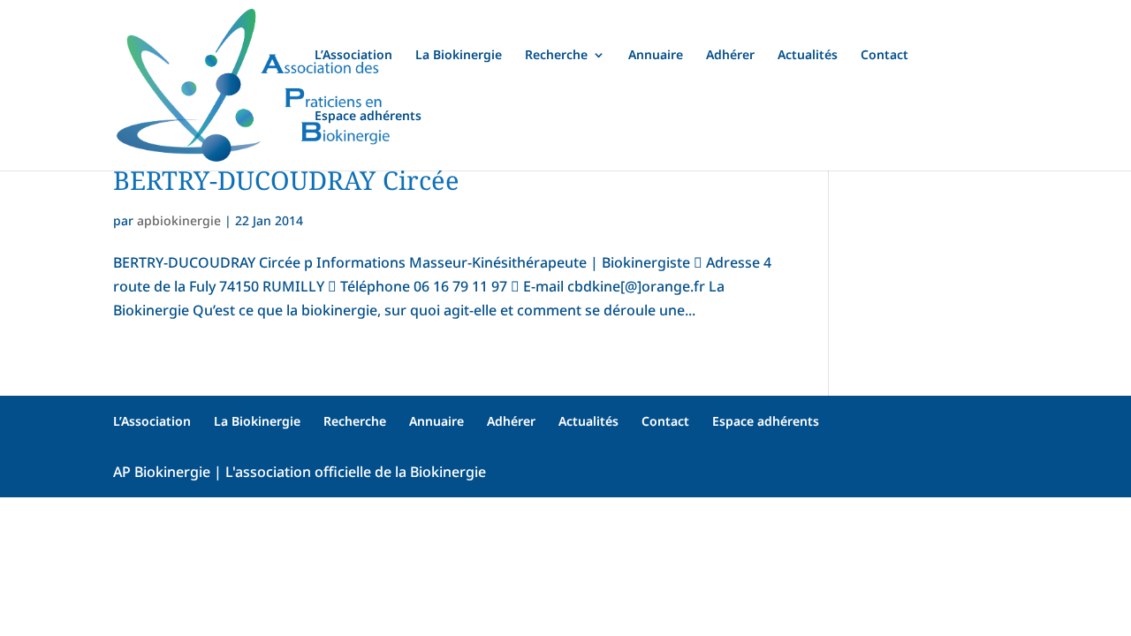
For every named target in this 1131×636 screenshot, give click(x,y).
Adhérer (730, 56)
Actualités (808, 56)
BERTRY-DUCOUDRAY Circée (286, 180)
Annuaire (655, 56)
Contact (884, 56)
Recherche (556, 56)
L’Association (353, 56)
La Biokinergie (458, 56)
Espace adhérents (368, 117)
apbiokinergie (179, 220)
